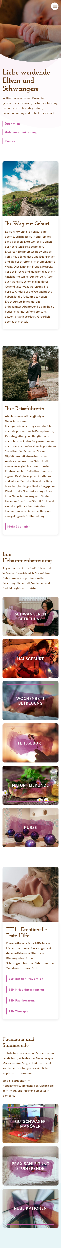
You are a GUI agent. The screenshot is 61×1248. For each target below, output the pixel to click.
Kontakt (11, 141)
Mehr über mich (19, 526)
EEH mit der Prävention (26, 978)
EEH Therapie (19, 1011)
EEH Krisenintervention (26, 989)
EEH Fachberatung (22, 1000)
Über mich (12, 123)
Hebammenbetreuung (21, 132)
